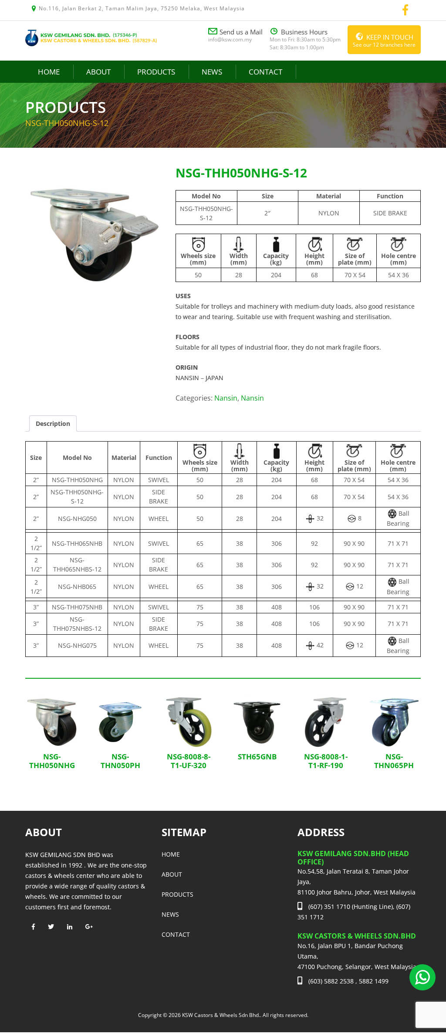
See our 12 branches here (384, 40)
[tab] (53, 423)
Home (49, 72)
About (98, 72)
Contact (265, 72)
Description (53, 423)
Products (156, 72)
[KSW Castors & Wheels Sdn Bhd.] (91, 37)
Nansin (225, 398)
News (212, 72)
